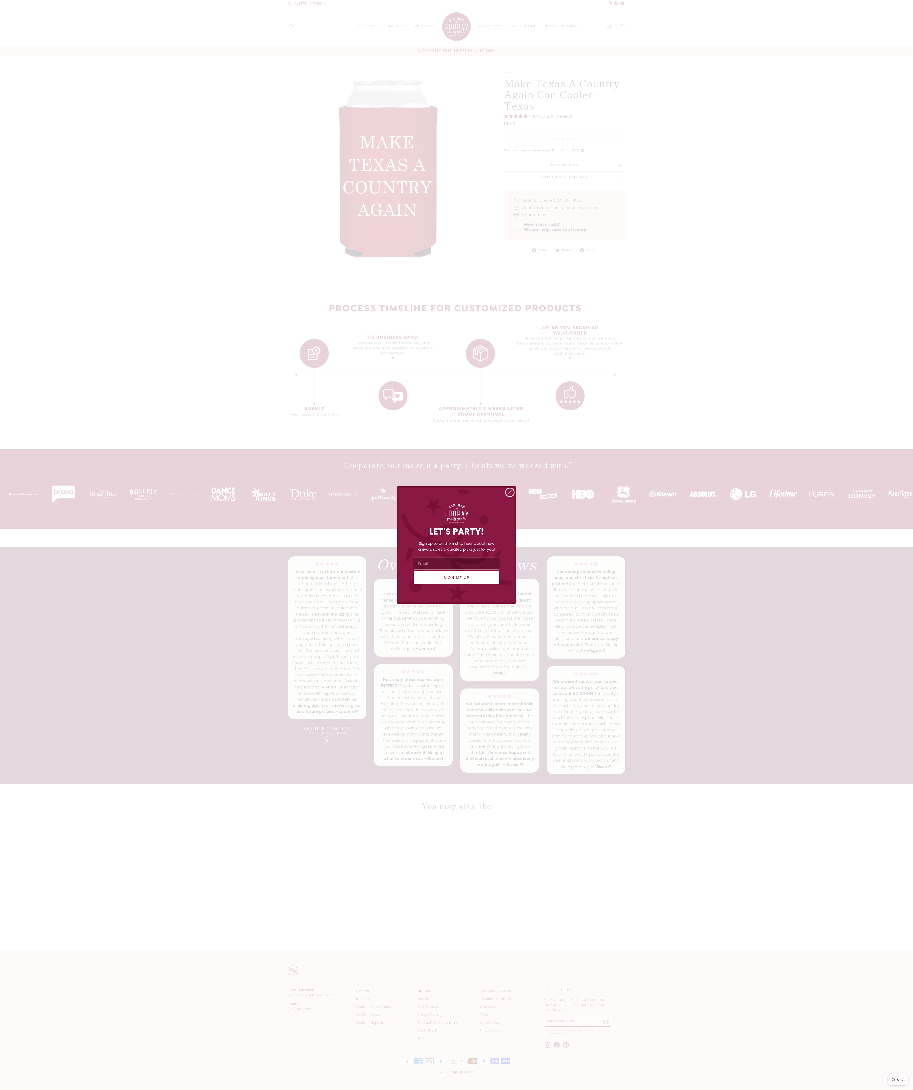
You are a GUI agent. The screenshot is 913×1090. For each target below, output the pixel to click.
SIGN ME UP (457, 577)
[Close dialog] (510, 492)
